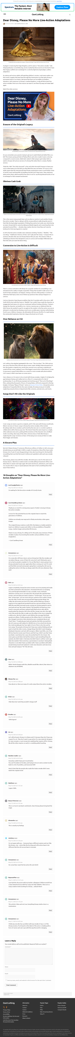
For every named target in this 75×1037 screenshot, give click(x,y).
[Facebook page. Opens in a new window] (6, 1007)
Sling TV (42, 1014)
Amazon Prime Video (36, 385)
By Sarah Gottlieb (10, 23)
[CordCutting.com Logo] (38, 14)
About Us (24, 1005)
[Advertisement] (64, 52)
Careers (24, 1009)
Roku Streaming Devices (46, 1011)
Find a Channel (61, 1005)
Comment (8, 947)
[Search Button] (70, 14)
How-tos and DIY (62, 1007)
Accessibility (6, 1014)
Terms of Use (6, 1012)
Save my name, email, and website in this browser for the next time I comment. (29, 980)
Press (23, 1014)
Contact (24, 1007)
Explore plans (62, 7)
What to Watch (10, 993)
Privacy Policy (6, 1010)
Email (6, 973)
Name (6, 967)
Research (24, 1016)
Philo (41, 1009)
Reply (50, 494)
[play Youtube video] (28, 106)
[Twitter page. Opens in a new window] (4, 1007)
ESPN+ (42, 1005)
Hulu (41, 1007)
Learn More (59, 1)
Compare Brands (62, 1009)
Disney (8, 994)
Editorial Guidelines (27, 1011)
